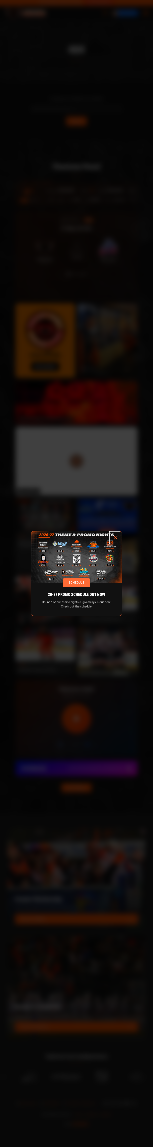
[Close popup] (115, 537)
